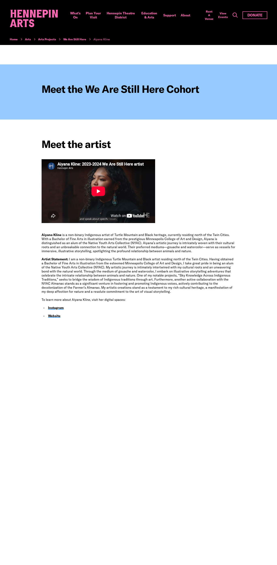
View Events (223, 15)
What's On (75, 15)
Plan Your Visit (93, 15)
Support (169, 15)
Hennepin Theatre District (121, 15)
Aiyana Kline (101, 39)
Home (14, 39)
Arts (28, 39)
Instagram (56, 308)
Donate (254, 15)
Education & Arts (149, 15)
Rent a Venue (209, 15)
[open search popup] (235, 15)
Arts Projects (47, 39)
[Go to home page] (34, 18)
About (185, 15)
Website (54, 316)
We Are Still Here (74, 39)
